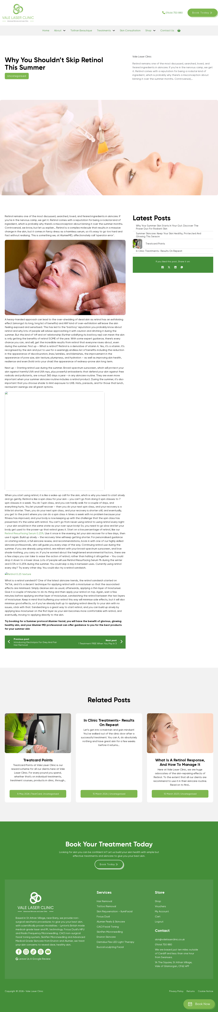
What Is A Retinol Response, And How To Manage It (180, 762)
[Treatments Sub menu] (114, 30)
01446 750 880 (174, 12)
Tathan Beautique (81, 30)
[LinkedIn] (175, 267)
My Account (162, 911)
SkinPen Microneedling (110, 931)
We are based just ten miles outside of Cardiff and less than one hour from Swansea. (176, 953)
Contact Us (167, 30)
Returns (191, 991)
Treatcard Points (38, 760)
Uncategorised (16, 75)
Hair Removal (104, 901)
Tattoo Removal (106, 906)
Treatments (104, 30)
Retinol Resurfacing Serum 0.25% (24, 533)
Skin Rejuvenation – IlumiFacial (114, 911)
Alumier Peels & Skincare (111, 921)
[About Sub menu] (64, 30)
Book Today (200, 12)
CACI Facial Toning (108, 926)
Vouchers (160, 906)
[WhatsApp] (181, 267)
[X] (169, 267)
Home (45, 30)
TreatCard (36, 794)
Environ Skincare (106, 936)
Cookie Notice (205, 991)
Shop (148, 30)
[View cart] (178, 30)
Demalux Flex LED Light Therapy (115, 941)
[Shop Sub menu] (154, 30)
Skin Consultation (130, 30)
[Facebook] (162, 267)
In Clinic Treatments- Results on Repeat (109, 722)
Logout (159, 921)
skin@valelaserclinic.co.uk (170, 939)
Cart (157, 916)
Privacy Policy (176, 991)
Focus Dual (103, 916)
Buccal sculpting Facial (110, 947)
